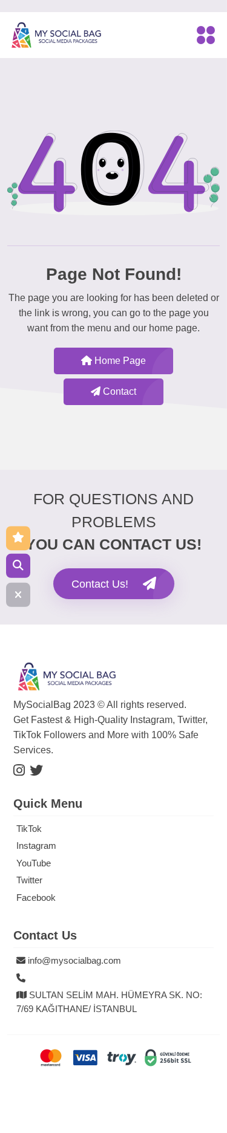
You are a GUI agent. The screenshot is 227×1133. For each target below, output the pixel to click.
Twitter (29, 880)
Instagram (36, 845)
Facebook (36, 897)
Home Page (119, 360)
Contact (118, 391)
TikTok (29, 828)
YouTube (33, 863)
